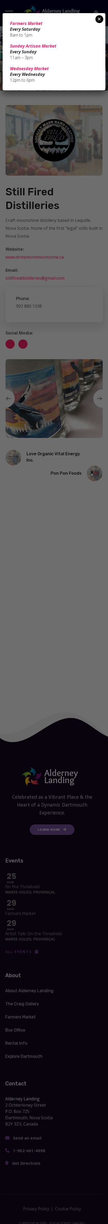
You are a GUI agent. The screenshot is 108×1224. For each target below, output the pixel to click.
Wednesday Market (29, 68)
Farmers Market (26, 23)
